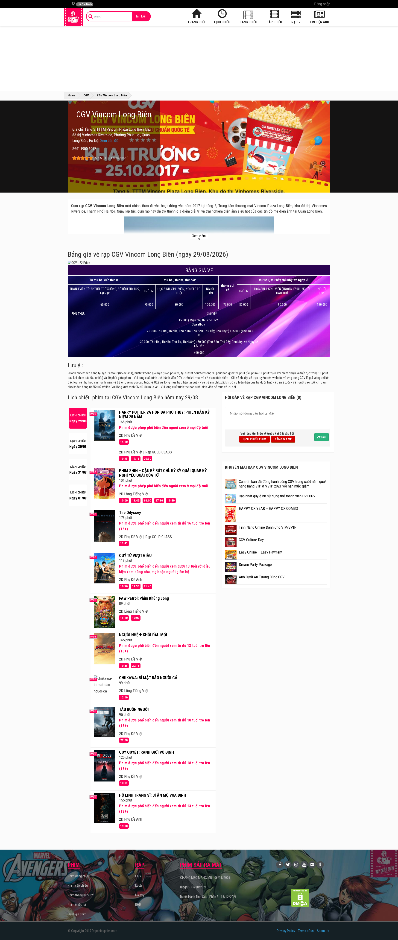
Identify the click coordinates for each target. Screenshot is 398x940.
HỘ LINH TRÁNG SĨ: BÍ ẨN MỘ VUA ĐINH (152, 795)
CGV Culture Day (251, 539)
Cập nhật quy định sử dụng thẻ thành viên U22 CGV (277, 496)
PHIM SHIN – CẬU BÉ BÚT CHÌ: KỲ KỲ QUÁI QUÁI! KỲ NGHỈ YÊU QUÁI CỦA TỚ (163, 473)
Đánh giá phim (77, 914)
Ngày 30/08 (78, 444)
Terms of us (306, 931)
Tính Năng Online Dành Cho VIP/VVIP (267, 527)
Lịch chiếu (222, 22)
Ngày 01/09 (78, 495)
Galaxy (139, 895)
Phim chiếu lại (77, 905)
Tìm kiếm (141, 16)
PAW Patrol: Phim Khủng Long (144, 598)
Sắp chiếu (274, 22)
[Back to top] (387, 927)
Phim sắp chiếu (78, 885)
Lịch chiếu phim (254, 439)
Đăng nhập (322, 4)
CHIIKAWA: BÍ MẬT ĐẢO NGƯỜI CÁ (148, 677)
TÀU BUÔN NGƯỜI (134, 709)
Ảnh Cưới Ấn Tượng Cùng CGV (262, 577)
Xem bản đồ (109, 140)
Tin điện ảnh (319, 22)
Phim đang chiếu (79, 876)
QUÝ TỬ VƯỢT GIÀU (135, 555)
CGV (138, 876)
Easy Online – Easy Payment (260, 552)
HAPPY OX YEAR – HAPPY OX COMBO (268, 508)
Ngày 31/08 (78, 470)
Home (71, 95)
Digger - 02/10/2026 (193, 887)
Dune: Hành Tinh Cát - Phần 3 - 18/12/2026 (208, 897)
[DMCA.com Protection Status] (300, 897)
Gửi (323, 437)
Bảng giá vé (283, 439)
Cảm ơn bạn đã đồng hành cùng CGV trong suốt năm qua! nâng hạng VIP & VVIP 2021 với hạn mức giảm (282, 483)
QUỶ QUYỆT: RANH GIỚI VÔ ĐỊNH (146, 752)
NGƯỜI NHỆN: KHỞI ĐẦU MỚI (143, 634)
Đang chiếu (248, 22)
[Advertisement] (199, 58)
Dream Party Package (255, 564)
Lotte (139, 885)
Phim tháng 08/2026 (81, 895)
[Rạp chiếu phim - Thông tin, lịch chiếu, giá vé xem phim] (73, 17)
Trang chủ (196, 22)
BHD (138, 905)
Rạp (294, 22)
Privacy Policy (286, 931)
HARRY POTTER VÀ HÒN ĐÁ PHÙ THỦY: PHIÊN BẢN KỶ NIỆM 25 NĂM (164, 414)
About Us (323, 931)
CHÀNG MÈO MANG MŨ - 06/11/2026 (205, 878)
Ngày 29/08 (78, 418)
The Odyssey (130, 512)
